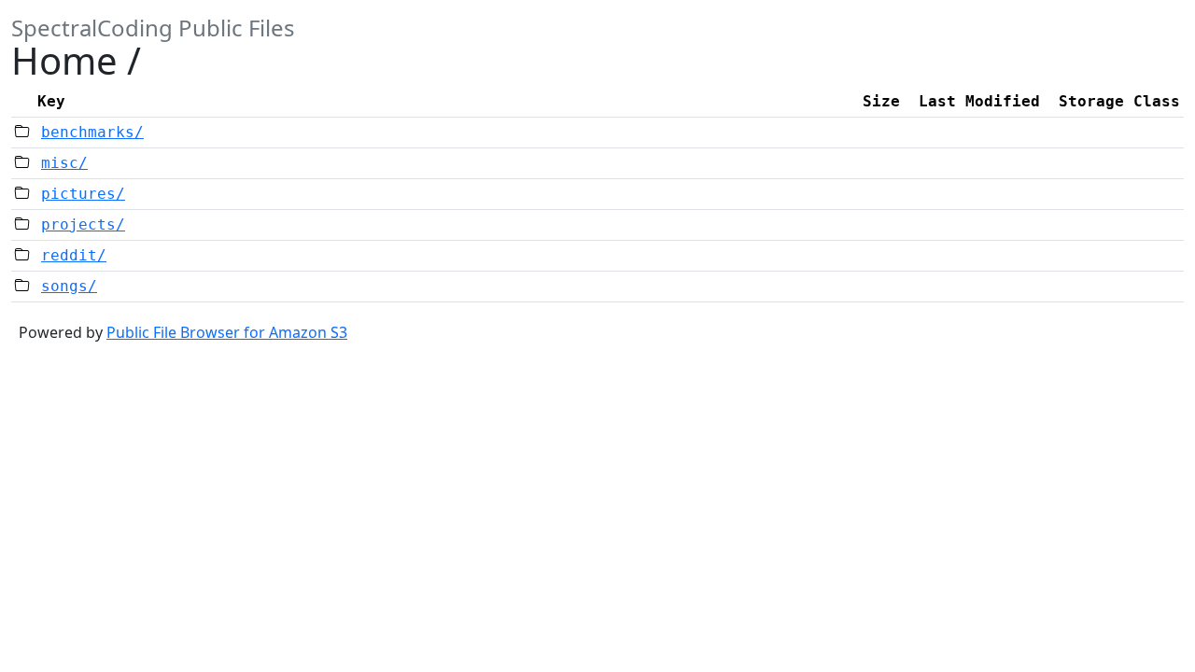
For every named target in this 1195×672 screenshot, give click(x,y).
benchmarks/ (92, 132)
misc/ (64, 163)
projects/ (83, 224)
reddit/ (73, 255)
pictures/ (83, 194)
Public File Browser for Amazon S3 (226, 332)
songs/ (69, 286)
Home (64, 60)
